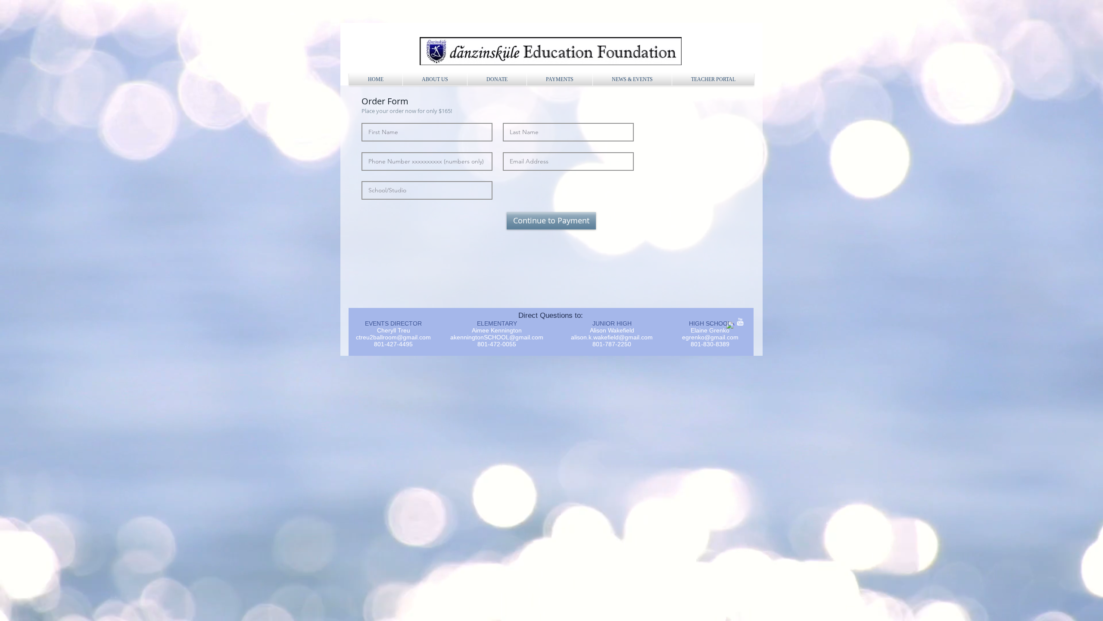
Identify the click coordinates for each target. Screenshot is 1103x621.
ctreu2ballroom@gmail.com (393, 337)
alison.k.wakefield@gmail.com (612, 337)
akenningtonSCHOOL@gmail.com (496, 337)
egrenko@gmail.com (710, 337)
